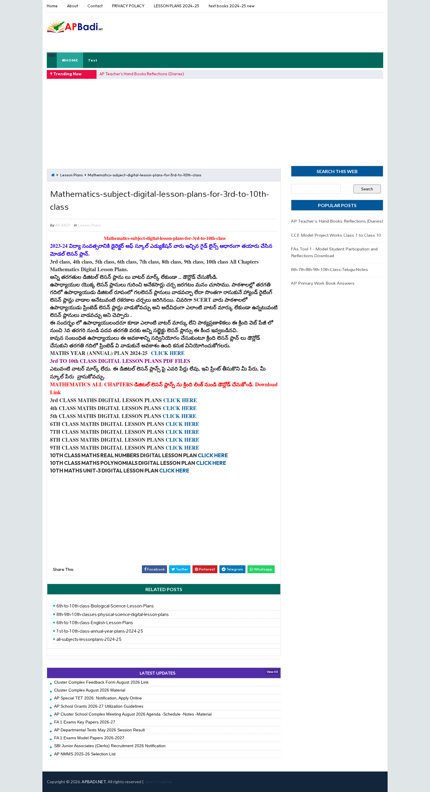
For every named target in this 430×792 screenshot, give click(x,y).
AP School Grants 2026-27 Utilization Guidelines (98, 706)
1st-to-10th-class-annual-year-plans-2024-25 (99, 631)
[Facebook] (377, 5)
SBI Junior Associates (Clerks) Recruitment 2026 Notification (110, 745)
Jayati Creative (158, 781)
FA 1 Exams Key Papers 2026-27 (84, 722)
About (72, 5)
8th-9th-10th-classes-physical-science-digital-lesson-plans (112, 614)
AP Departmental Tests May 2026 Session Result (99, 730)
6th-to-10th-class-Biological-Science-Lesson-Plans (105, 606)
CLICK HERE (168, 353)
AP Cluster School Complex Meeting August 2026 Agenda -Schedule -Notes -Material (132, 714)
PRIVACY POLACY (128, 5)
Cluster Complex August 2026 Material (89, 690)
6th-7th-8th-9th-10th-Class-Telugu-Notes (329, 269)
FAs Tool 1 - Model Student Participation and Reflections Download (334, 252)
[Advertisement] (276, 32)
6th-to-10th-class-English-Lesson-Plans (94, 622)
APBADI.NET (94, 781)
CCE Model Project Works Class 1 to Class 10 (336, 235)
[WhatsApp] (367, 5)
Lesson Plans (71, 175)
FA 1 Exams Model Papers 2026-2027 (89, 737)
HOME (71, 60)
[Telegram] (356, 5)
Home (52, 5)
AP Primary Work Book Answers (323, 283)
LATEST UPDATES (158, 673)
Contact (95, 5)
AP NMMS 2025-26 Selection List (85, 754)
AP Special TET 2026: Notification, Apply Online (98, 698)
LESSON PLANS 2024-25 (176, 5)
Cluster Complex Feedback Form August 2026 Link (101, 682)
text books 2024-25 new (232, 5)
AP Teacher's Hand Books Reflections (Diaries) (141, 73)
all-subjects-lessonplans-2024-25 (88, 639)
